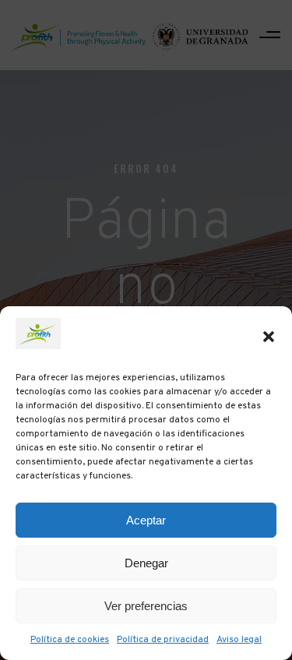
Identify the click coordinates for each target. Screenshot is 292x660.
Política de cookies (69, 640)
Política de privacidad (163, 640)
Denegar (146, 563)
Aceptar (146, 520)
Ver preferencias (146, 605)
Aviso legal (239, 640)
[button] (268, 336)
